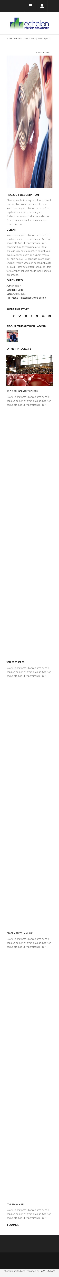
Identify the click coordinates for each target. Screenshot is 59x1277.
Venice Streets (15, 662)
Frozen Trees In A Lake (20, 933)
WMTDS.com (48, 1271)
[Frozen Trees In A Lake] (29, 804)
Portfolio (17, 38)
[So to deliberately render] (29, 370)
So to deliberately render (22, 391)
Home (9, 38)
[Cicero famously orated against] (29, 121)
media (15, 297)
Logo (20, 289)
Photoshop (26, 297)
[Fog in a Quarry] (29, 1075)
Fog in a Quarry (15, 1204)
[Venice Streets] (29, 533)
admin (41, 326)
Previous (41, 52)
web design (39, 297)
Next (48, 52)
